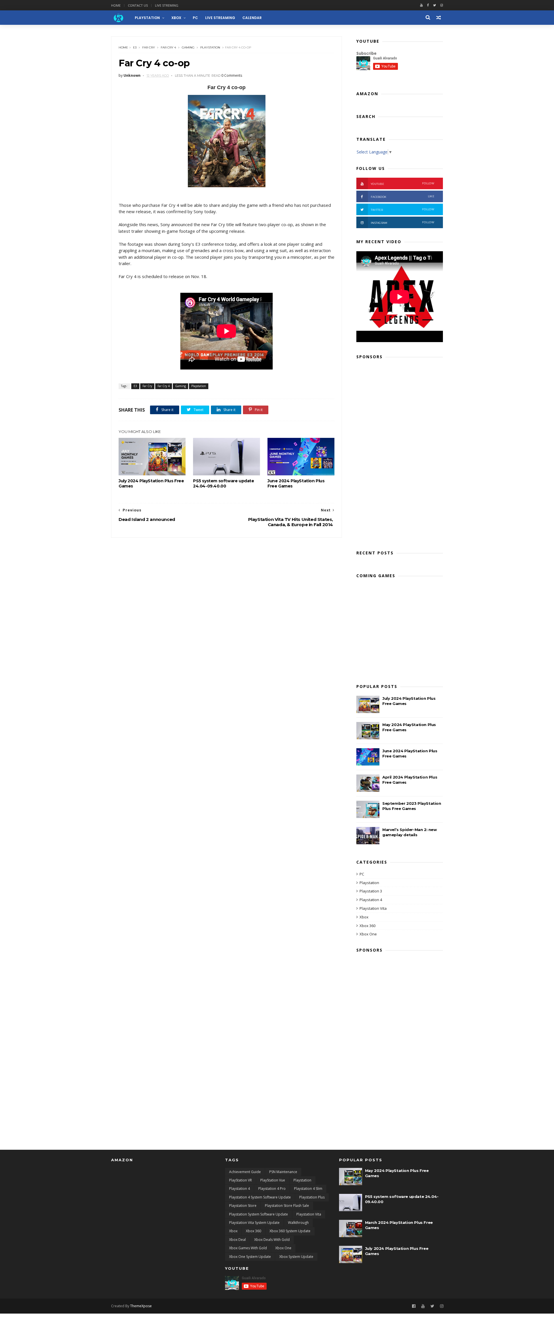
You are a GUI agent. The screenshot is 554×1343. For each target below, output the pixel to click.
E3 (134, 47)
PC (195, 17)
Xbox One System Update (250, 1256)
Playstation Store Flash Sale (287, 1205)
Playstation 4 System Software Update (260, 1197)
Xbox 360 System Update (289, 1230)
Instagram (402, 222)
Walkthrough (298, 1222)
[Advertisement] (399, 452)
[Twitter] (434, 5)
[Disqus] (226, 610)
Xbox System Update (296, 1256)
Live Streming (166, 5)
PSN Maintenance (283, 1171)
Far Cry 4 (168, 47)
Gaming (188, 47)
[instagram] (441, 5)
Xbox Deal (237, 1239)
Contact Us (138, 5)
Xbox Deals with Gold (272, 1239)
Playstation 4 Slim (308, 1188)
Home (116, 5)
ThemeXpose (141, 1305)
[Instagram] (441, 1306)
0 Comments (231, 75)
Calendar (252, 17)
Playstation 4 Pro (272, 1188)
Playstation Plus (312, 1197)
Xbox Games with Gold (248, 1248)
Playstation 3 (371, 891)
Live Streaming (220, 17)
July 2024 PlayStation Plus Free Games (151, 483)
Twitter (402, 209)
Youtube (402, 183)
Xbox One (368, 934)
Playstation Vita (373, 908)
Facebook (402, 196)
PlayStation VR (240, 1180)
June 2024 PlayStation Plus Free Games (296, 483)
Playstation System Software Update (258, 1214)
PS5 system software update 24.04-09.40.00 (223, 483)
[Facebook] (428, 5)
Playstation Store (243, 1205)
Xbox (176, 17)
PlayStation (147, 17)
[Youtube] (421, 5)
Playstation (210, 47)
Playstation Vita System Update (254, 1222)
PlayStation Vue (272, 1180)
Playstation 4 (371, 899)
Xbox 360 (367, 925)
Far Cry (148, 47)
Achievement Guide (245, 1171)
